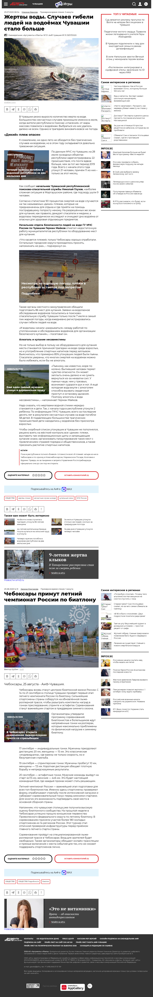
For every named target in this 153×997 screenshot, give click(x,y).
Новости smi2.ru (14, 580)
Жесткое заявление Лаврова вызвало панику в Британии (130, 681)
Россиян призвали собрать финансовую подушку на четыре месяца (128, 164)
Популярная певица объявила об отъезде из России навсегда (127, 193)
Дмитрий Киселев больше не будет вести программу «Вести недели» (129, 153)
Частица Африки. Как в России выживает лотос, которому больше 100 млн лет (130, 88)
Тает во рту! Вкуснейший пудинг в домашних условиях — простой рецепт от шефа (130, 625)
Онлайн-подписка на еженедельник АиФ (119, 939)
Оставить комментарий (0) (76, 475)
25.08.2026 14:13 (11, 589)
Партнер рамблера (50, 986)
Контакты (28, 939)
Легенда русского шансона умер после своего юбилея (128, 183)
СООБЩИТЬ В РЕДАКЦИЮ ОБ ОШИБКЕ (96, 946)
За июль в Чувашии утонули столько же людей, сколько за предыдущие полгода (78, 521)
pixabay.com (10, 102)
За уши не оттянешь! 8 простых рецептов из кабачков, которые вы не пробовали (131, 127)
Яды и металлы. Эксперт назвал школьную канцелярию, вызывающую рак (128, 98)
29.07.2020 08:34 (11, 12)
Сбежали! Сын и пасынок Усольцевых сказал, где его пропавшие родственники (131, 137)
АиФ (22, 669)
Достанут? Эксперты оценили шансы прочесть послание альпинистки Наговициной (131, 118)
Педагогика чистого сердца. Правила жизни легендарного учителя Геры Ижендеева (125, 34)
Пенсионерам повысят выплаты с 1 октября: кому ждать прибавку (129, 691)
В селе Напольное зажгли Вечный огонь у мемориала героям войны (125, 58)
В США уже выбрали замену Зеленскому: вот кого (126, 173)
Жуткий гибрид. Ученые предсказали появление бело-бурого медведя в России (131, 635)
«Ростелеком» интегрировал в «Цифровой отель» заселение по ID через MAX (125, 70)
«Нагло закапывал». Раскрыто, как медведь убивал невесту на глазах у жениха (130, 108)
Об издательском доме (48, 939)
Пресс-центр (68, 939)
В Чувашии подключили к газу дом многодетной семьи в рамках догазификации (125, 46)
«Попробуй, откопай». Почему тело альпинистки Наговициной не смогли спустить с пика (130, 596)
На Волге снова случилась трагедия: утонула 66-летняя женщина (30, 521)
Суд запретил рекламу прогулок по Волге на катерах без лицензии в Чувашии (124, 22)
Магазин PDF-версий (86, 939)
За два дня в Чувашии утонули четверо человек (78, 530)
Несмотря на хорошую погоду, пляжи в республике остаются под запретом (54, 285)
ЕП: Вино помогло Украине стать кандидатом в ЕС (128, 710)
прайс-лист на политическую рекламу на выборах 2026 (50, 946)
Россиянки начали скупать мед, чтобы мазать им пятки (128, 661)
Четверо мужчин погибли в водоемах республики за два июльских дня (30, 540)
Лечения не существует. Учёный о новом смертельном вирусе (129, 644)
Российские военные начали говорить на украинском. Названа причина (129, 701)
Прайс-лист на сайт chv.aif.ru (58, 942)
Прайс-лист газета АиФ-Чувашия (91, 942)
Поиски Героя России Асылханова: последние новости (129, 671)
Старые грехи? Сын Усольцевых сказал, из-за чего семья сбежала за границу (130, 606)
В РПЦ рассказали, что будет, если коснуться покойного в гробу (129, 202)
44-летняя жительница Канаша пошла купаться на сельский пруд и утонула (33, 531)
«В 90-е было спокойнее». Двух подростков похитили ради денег (129, 615)
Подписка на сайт (32, 942)
